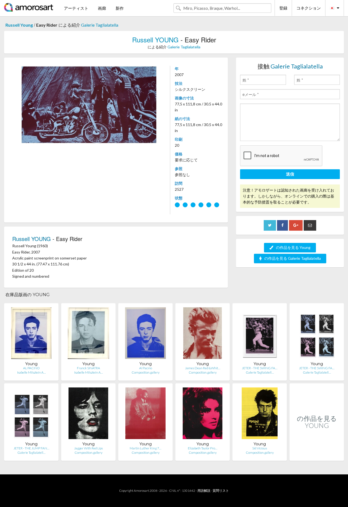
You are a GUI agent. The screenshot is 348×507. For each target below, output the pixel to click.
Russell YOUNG (155, 39)
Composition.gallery (146, 372)
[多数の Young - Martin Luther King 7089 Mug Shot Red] (145, 414)
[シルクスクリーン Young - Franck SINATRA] (88, 334)
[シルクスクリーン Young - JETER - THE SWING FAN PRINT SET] (317, 334)
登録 (283, 7)
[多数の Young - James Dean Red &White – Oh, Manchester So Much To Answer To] (202, 334)
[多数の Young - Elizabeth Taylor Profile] (202, 414)
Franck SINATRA (88, 368)
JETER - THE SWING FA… (259, 368)
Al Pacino (145, 368)
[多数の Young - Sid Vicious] (260, 414)
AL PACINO (31, 368)
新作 (120, 8)
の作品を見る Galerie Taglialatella (292, 258)
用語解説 (203, 491)
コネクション (308, 7)
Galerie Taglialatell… (260, 372)
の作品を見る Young (293, 247)
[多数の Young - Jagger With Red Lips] (88, 414)
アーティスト (76, 8)
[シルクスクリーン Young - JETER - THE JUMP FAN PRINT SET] (31, 414)
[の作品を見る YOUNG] (317, 455)
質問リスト (221, 491)
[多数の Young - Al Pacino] (145, 334)
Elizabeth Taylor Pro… (202, 448)
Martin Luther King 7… (145, 448)
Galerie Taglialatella (99, 24)
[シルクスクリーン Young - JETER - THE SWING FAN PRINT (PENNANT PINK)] (260, 334)
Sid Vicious (259, 448)
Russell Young (19, 24)
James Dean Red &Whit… (202, 368)
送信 (290, 173)
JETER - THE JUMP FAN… (31, 448)
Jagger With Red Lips (88, 448)
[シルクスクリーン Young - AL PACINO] (31, 334)
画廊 (102, 8)
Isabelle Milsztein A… (31, 372)
